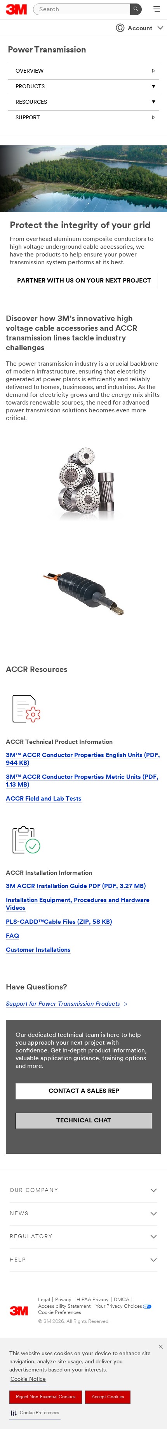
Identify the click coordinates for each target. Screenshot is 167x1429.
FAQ (12, 936)
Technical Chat (83, 1121)
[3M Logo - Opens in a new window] (16, 9)
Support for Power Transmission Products (63, 1004)
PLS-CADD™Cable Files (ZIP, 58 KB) (59, 922)
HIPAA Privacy (93, 1299)
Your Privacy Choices (119, 1306)
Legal (44, 1299)
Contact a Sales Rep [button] (84, 1091)
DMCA (121, 1299)
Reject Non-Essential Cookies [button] (45, 1397)
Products (30, 87)
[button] (35, 1413)
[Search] (136, 9)
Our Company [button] (34, 1190)
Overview (29, 71)
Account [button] (140, 29)
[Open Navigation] (156, 10)
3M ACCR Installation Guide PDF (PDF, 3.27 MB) (76, 886)
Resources (31, 102)
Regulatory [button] (31, 1237)
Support (28, 118)
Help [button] (18, 1260)
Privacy (63, 1299)
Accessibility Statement (64, 1306)
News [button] (19, 1214)
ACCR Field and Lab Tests (44, 799)
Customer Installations (38, 950)
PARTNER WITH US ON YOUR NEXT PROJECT (84, 281)
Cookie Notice (28, 1379)
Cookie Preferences (59, 1312)
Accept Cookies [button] (108, 1397)
